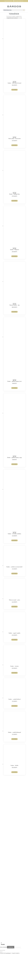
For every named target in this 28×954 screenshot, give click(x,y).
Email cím (6, 828)
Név (5, 825)
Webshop (10, 947)
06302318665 (9, 1)
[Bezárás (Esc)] (4, 950)
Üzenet (6, 832)
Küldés (8, 836)
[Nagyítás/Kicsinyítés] (0, 950)
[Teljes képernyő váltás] (1, 950)
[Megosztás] (3, 950)
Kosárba (14, 89)
